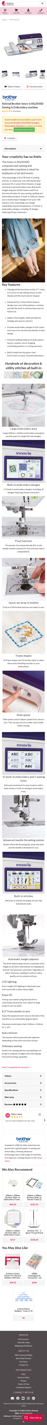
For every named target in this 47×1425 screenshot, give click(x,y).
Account (28, 13)
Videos (8, 1076)
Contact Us (23, 1365)
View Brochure (36, 86)
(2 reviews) (16, 111)
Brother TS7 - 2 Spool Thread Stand (34, 1232)
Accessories (10, 1083)
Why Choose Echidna (23, 1355)
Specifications (11, 1090)
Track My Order (23, 1342)
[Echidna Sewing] (8, 3)
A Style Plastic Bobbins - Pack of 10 (23, 1310)
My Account (23, 1339)
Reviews (9, 1104)
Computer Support (23, 1387)
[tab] (23, 148)
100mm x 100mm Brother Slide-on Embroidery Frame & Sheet (13, 1198)
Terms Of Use (23, 1384)
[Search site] (42, 3)
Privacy (24, 1381)
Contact (40, 13)
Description (10, 148)
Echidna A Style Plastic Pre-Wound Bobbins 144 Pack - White (12, 1276)
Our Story (23, 1361)
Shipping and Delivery (23, 1346)
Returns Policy (24, 1377)
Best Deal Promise (23, 1358)
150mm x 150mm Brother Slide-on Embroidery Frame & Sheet (13, 1234)
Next (45, 1120)
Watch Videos (13, 86)
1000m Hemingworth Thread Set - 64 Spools (34, 1276)
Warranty (9, 1097)
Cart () (16, 13)
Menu (5, 13)
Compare (11, 138)
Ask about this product (24, 129)
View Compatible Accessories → (16, 1067)
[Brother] (10, 97)
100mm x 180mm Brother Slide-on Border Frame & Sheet (34, 1198)
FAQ (23, 1374)
